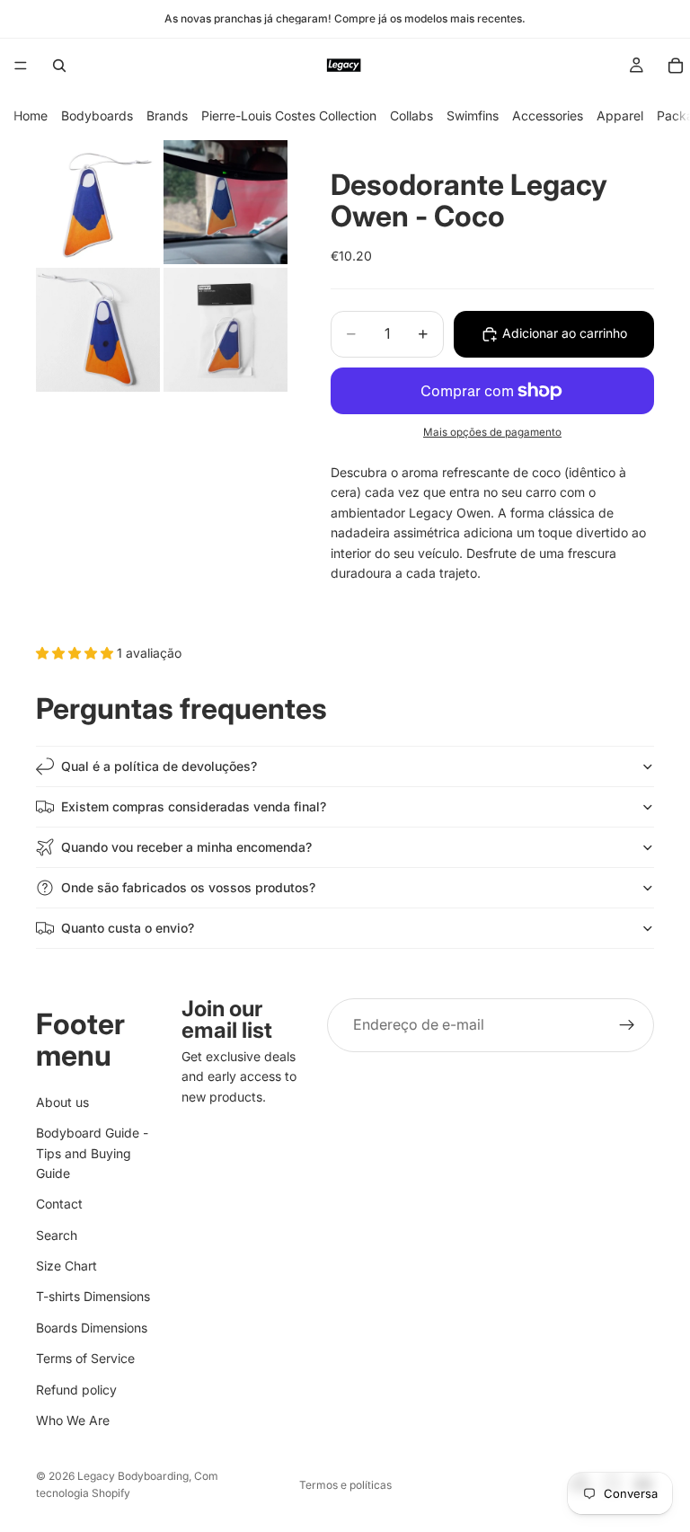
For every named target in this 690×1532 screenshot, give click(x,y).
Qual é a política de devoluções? (159, 766)
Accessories (547, 115)
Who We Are (73, 1420)
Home (30, 115)
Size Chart (66, 1265)
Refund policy (76, 1388)
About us (62, 1101)
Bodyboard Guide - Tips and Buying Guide (92, 1153)
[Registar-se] (627, 1025)
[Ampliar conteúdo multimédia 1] (98, 202)
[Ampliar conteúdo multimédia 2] (226, 202)
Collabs (411, 115)
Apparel (620, 115)
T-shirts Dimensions (93, 1296)
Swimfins (473, 115)
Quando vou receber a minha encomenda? (186, 847)
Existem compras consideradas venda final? (193, 806)
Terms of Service (85, 1358)
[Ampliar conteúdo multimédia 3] (98, 330)
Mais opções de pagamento (492, 432)
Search (56, 1234)
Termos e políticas (345, 1485)
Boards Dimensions (91, 1326)
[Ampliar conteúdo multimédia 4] (226, 330)
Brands (167, 115)
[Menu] (20, 65)
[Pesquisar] (59, 65)
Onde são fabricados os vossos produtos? (188, 887)
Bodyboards (97, 115)
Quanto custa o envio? (127, 927)
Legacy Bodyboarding (133, 1476)
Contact (59, 1203)
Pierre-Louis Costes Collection (288, 115)
